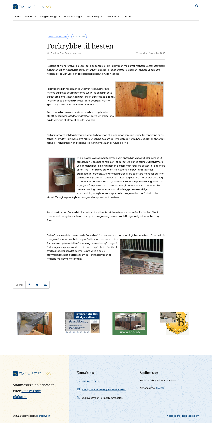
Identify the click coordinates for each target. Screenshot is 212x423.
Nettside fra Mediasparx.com (183, 416)
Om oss (128, 16)
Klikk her (160, 388)
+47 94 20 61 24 (90, 381)
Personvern (43, 416)
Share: (19, 284)
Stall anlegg (93, 16)
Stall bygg (79, 36)
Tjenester (112, 16)
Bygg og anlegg (49, 16)
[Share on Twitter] (37, 285)
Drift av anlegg (72, 16)
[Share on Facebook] (29, 285)
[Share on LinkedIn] (45, 285)
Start (18, 16)
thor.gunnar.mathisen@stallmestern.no (104, 389)
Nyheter (29, 16)
